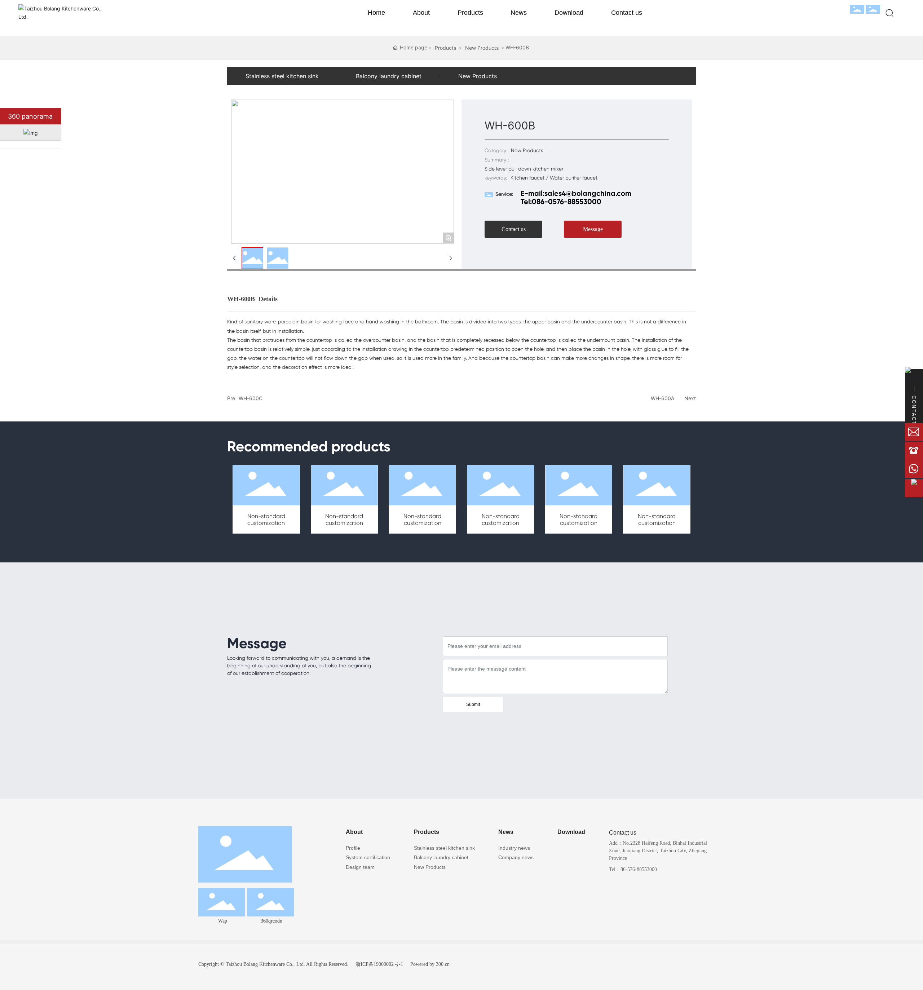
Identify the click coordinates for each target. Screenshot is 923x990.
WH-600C (250, 398)
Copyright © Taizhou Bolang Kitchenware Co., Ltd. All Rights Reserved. (273, 964)
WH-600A (662, 398)
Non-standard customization (266, 519)
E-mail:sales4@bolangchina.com (576, 193)
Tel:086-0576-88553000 (561, 201)
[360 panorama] (68, 116)
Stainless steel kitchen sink (282, 76)
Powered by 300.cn (430, 964)
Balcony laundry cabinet (388, 76)
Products (445, 48)
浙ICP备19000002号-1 (379, 964)
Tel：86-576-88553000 (633, 869)
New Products (482, 48)
